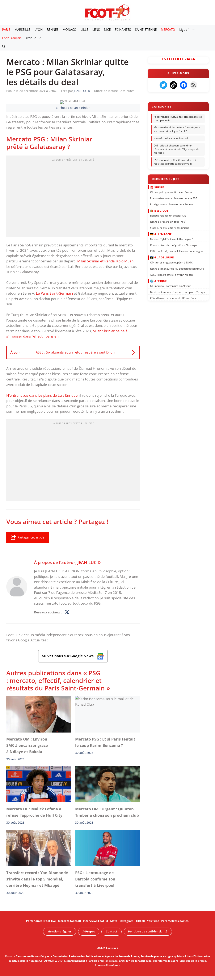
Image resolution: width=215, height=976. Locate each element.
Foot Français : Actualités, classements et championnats (178, 118)
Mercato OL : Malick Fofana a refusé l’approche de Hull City (34, 812)
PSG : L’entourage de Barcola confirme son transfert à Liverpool (95, 879)
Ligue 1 (184, 29)
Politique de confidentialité (147, 931)
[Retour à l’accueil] (107, 12)
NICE (107, 29)
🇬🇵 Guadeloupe (162, 257)
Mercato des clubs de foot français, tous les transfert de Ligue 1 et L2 (177, 129)
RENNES (52, 29)
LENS (96, 29)
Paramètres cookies (174, 921)
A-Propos (89, 931)
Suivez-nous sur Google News (68, 655)
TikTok (140, 921)
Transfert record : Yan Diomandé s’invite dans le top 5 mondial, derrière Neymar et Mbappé (37, 879)
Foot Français (11, 38)
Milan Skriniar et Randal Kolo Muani (105, 261)
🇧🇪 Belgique (159, 210)
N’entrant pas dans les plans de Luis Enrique (42, 395)
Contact (111, 931)
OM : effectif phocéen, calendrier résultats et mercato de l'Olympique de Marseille (176, 149)
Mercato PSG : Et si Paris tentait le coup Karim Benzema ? (105, 742)
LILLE (84, 29)
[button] (3, 46)
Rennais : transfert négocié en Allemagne (174, 245)
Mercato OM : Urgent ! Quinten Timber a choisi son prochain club (107, 812)
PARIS (6, 29)
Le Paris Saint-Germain (54, 293)
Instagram (126, 921)
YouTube (153, 921)
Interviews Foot (93, 921)
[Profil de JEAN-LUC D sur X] (66, 612)
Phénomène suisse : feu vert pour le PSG (173, 198)
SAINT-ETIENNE (146, 29)
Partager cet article (30, 537)
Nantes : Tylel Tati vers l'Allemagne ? (171, 239)
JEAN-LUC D (89, 562)
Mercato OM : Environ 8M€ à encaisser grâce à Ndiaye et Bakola (27, 745)
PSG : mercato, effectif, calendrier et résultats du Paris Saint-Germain (175, 161)
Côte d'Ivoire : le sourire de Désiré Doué (173, 297)
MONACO (69, 29)
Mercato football (69, 921)
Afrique (31, 38)
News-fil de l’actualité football (171, 138)
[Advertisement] (73, 197)
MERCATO (168, 29)
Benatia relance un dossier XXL (168, 215)
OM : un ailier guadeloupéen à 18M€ (171, 262)
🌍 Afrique (158, 281)
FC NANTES (123, 29)
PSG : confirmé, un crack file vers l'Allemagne (176, 251)
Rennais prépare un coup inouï (168, 221)
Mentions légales (59, 931)
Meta (113, 921)
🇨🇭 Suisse (157, 187)
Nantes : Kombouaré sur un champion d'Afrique (178, 292)
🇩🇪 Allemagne (161, 234)
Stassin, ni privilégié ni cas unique (169, 227)
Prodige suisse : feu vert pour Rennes (171, 204)
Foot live (50, 921)
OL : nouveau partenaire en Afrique (170, 285)
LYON (38, 29)
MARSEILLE (22, 29)
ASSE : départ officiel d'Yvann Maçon (171, 274)
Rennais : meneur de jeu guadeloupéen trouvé (177, 268)
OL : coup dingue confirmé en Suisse (171, 192)
